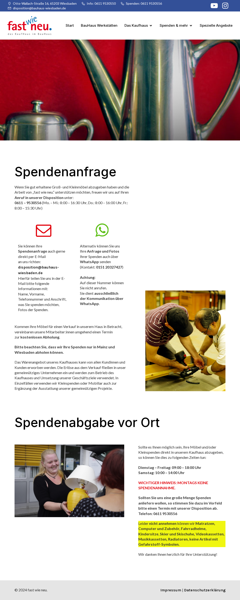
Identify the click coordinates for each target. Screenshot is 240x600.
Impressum (171, 590)
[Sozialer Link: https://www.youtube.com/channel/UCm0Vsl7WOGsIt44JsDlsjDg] (215, 6)
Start (70, 25)
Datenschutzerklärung (204, 590)
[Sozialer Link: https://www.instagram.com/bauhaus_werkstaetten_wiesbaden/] (226, 6)
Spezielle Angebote (216, 25)
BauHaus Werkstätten (99, 25)
